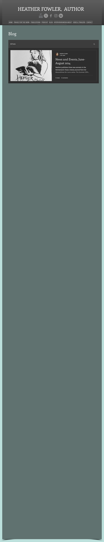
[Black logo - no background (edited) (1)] (41, 16)
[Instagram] (56, 16)
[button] (94, 44)
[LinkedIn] (61, 16)
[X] (46, 16)
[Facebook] (51, 16)
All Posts (13, 44)
